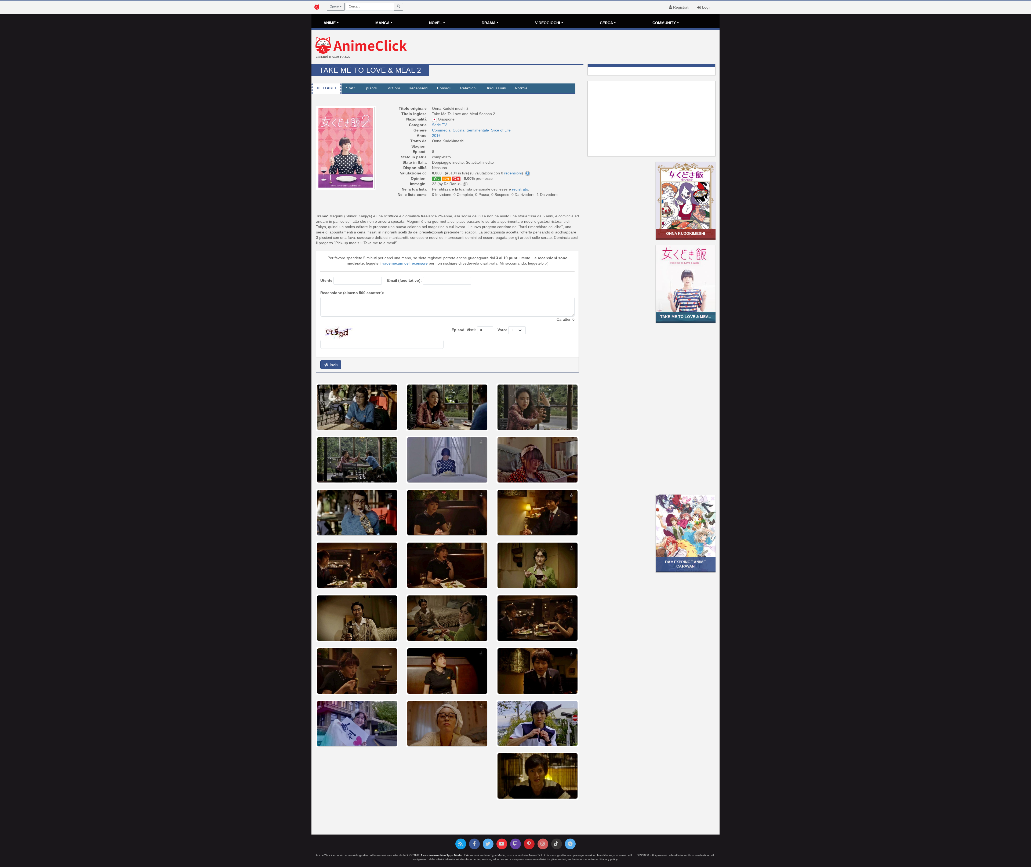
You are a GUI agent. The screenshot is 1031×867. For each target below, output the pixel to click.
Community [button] (664, 23)
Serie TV (439, 125)
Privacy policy (609, 859)
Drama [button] (489, 23)
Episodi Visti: (464, 330)
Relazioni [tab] (468, 88)
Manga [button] (382, 23)
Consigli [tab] (444, 88)
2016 (436, 135)
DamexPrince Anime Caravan (685, 564)
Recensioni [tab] (419, 88)
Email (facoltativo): (404, 280)
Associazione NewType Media (441, 855)
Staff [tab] (350, 88)
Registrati (680, 7)
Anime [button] (330, 23)
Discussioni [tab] (495, 88)
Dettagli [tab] (326, 88)
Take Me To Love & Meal (685, 316)
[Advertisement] (583, 48)
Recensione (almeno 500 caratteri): (352, 293)
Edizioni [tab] (393, 88)
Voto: (502, 330)
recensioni (513, 173)
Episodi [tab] (370, 88)
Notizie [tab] (521, 88)
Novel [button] (435, 23)
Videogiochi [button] (547, 23)
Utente (326, 280)
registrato (520, 189)
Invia (333, 365)
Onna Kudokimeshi (685, 233)
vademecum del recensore (405, 263)
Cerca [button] (606, 23)
